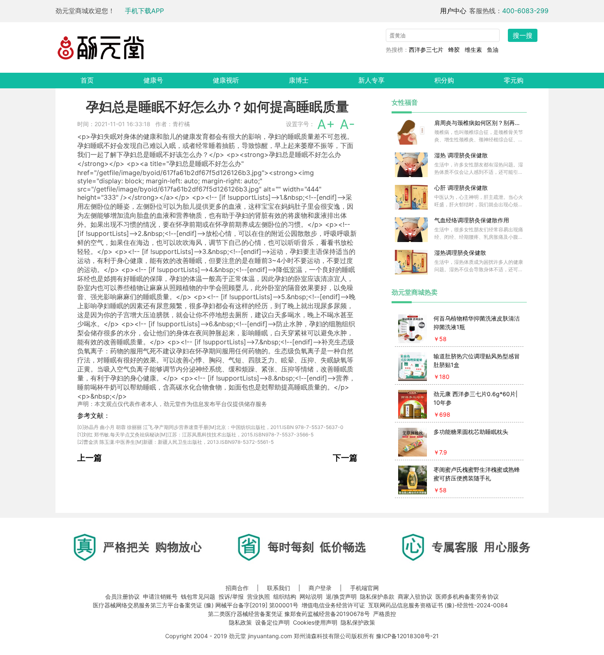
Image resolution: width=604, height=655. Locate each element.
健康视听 (226, 80)
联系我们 (278, 587)
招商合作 (237, 587)
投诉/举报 (231, 596)
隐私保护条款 (377, 596)
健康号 (153, 80)
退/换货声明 (341, 596)
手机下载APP (144, 11)
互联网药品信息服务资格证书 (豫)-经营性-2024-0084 (438, 605)
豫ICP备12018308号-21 (407, 635)
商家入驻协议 (415, 596)
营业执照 (258, 596)
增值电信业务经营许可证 (333, 605)
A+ (326, 124)
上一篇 (89, 458)
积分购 (444, 80)
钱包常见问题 (198, 596)
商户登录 (320, 587)
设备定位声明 (272, 622)
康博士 (299, 80)
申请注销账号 (160, 596)
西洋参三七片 (426, 49)
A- (347, 124)
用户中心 (453, 11)
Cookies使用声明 (315, 622)
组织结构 (284, 596)
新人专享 (371, 80)
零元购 (513, 80)
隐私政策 (240, 622)
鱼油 (492, 49)
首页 (87, 80)
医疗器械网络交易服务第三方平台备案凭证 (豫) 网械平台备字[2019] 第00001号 (195, 605)
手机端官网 (364, 587)
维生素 (473, 49)
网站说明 (311, 596)
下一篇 (345, 458)
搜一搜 (523, 35)
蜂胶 (454, 49)
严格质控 (384, 613)
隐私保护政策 (358, 622)
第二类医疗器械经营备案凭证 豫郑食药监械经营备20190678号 (289, 613)
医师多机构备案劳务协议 (467, 596)
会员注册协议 (122, 596)
